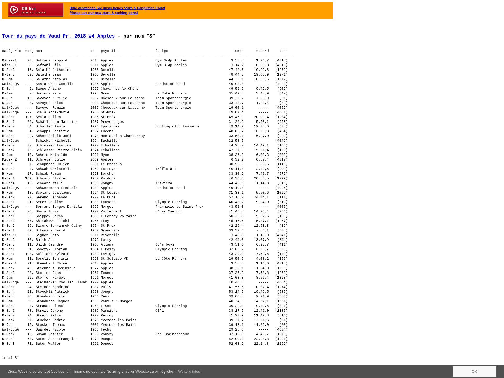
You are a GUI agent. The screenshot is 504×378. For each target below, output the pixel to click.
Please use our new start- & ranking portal (104, 13)
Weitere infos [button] (189, 371)
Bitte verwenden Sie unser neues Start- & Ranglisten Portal (117, 8)
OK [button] (474, 371)
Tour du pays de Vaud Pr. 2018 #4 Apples (58, 36)
